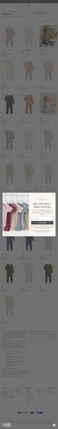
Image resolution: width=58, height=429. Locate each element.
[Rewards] (6, 425)
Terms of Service (46, 231)
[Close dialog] (53, 194)
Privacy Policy (38, 231)
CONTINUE (42, 223)
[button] (54, 425)
